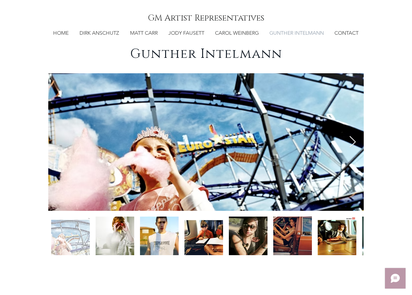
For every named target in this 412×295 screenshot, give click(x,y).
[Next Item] (352, 142)
